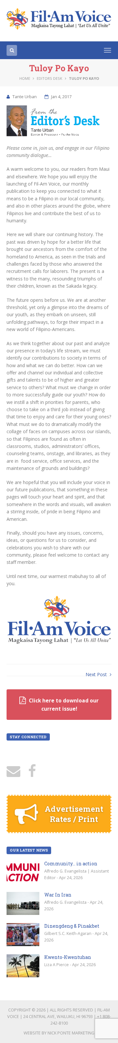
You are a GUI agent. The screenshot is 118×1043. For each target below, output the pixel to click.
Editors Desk (49, 78)
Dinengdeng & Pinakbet (71, 926)
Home (24, 78)
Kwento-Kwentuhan (67, 957)
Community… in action (70, 863)
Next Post (97, 674)
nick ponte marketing (71, 1033)
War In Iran (57, 895)
